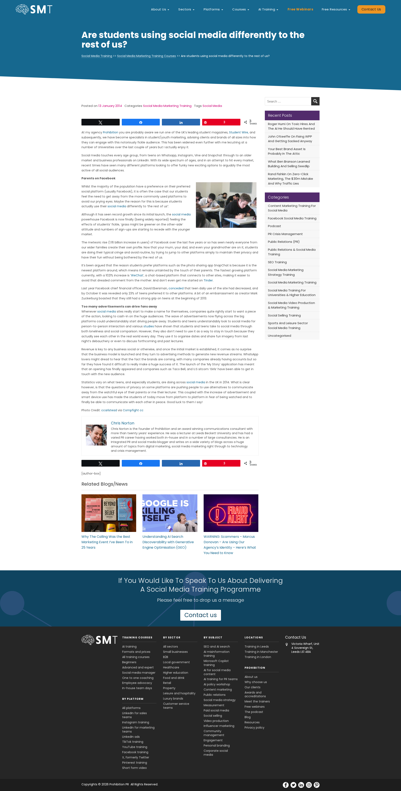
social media (117, 206)
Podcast (274, 226)
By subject (213, 637)
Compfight (131, 410)
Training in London (258, 657)
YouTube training (134, 747)
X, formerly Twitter (135, 757)
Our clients (252, 687)
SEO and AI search (217, 646)
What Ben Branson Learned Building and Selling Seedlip (289, 163)
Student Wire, (239, 132)
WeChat (137, 275)
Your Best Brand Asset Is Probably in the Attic (287, 151)
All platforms (131, 708)
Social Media (212, 106)
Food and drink (173, 678)
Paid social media (216, 710)
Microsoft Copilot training (216, 663)
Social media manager (138, 673)
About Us (158, 9)
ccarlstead (109, 410)
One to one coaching (138, 678)
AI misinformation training (217, 654)
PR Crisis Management (285, 234)
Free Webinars (300, 9)
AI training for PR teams (221, 679)
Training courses (137, 637)
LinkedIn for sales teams (134, 715)
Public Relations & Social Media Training (292, 252)
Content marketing (218, 689)
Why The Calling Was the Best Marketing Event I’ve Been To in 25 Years (107, 542)
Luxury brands (173, 698)
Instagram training (135, 722)
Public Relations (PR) (284, 241)
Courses (239, 9)
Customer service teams (176, 706)
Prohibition (110, 132)
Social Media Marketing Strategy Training (285, 272)
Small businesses (175, 652)
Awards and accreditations (255, 694)
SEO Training (277, 262)
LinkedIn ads (131, 737)
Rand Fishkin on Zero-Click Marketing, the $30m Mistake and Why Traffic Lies (290, 179)
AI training (129, 646)
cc (141, 410)
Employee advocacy (137, 683)
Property (169, 688)
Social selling (213, 716)
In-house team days (137, 688)
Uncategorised (279, 335)
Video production (216, 721)
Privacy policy (254, 727)
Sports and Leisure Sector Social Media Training (288, 325)
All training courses (136, 657)
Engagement (213, 740)
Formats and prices (136, 652)
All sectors (170, 646)
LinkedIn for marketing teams (138, 729)
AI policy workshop (217, 684)
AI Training (266, 9)
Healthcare (171, 667)
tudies (149, 326)
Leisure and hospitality (179, 693)
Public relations (215, 695)
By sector (171, 637)
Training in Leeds (257, 646)
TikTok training (132, 742)
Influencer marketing (219, 726)
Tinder (208, 280)
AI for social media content (217, 672)
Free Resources (334, 9)
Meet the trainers (257, 701)
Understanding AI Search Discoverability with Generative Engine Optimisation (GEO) (168, 542)
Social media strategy (220, 700)
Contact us (200, 615)
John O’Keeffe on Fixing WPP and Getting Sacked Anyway (290, 138)
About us (251, 677)
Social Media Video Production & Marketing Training (291, 305)
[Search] (315, 101)
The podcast (254, 712)
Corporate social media (216, 753)
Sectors (184, 9)
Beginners (129, 662)
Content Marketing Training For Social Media (292, 208)
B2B (165, 657)
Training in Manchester (261, 652)
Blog (248, 717)
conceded (176, 288)
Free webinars (255, 707)
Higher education (175, 673)
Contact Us (371, 9)
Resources (252, 722)
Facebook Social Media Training (292, 218)
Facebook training (135, 752)
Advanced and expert (138, 667)
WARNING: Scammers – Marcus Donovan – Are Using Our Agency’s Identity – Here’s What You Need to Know (230, 544)
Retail (167, 683)
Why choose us (256, 682)
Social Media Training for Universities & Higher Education (292, 292)
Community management (214, 733)
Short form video (134, 768)
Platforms (212, 9)
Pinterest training (134, 763)
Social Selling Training (284, 315)
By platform (132, 699)
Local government (176, 662)
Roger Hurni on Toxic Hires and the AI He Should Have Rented (291, 126)
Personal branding (217, 745)
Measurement (214, 705)
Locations (254, 637)
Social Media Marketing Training (167, 106)
